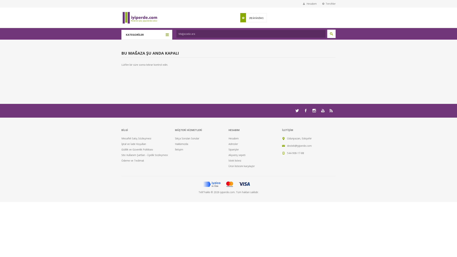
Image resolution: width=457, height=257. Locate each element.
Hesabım (312, 3)
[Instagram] (314, 111)
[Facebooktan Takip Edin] (305, 111)
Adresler (233, 144)
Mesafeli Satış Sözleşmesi (136, 138)
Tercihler (331, 3)
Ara (331, 34)
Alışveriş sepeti (236, 155)
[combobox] (250, 34)
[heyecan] (297, 111)
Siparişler (233, 149)
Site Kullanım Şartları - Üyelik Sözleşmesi (144, 155)
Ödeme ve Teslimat (132, 160)
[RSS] (331, 111)
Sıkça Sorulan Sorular (187, 138)
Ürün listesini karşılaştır (241, 166)
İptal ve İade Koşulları (133, 144)
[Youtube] (323, 111)
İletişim (179, 149)
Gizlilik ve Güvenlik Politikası (137, 149)
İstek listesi (234, 160)
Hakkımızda (181, 144)
